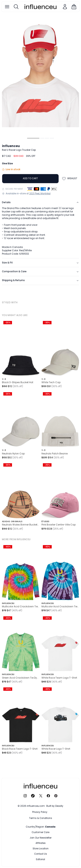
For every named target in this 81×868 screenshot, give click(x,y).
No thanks (40, 858)
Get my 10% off (40, 850)
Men (33, 832)
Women (50, 832)
